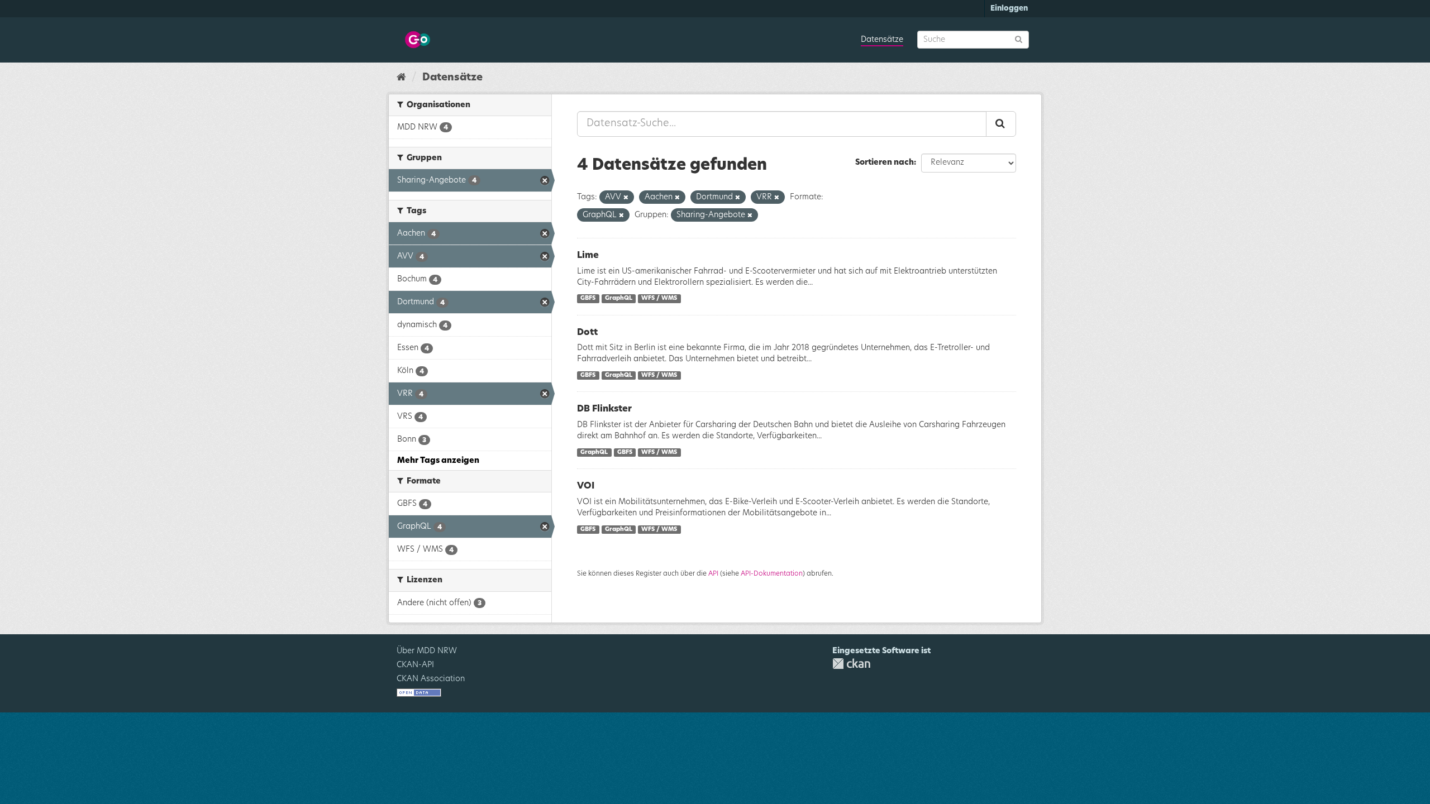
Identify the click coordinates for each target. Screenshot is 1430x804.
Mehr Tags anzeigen (438, 461)
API (713, 573)
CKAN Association (431, 679)
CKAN (851, 663)
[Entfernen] (625, 197)
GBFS (587, 299)
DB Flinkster (604, 408)
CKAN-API (415, 665)
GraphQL (618, 299)
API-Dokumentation (772, 573)
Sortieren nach (884, 162)
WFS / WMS (659, 299)
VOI (585, 485)
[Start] (401, 78)
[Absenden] (1018, 39)
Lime (588, 255)
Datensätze (882, 40)
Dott (587, 332)
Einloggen (1009, 8)
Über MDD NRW (427, 651)
